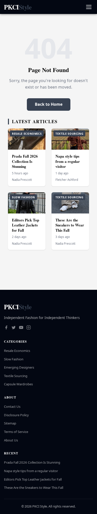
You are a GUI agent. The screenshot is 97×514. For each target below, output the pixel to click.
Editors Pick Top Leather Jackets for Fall (25, 225)
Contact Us (12, 406)
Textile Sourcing (15, 376)
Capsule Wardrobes (18, 384)
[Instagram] (28, 327)
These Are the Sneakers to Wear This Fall (69, 225)
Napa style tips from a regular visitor (67, 161)
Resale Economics (17, 350)
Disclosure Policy (16, 415)
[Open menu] (88, 7)
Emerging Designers (19, 367)
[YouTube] (21, 327)
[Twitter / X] (13, 327)
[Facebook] (6, 327)
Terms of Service (16, 431)
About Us (11, 440)
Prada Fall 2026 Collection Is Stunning (25, 161)
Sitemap (10, 423)
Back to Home (48, 104)
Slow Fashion (13, 359)
